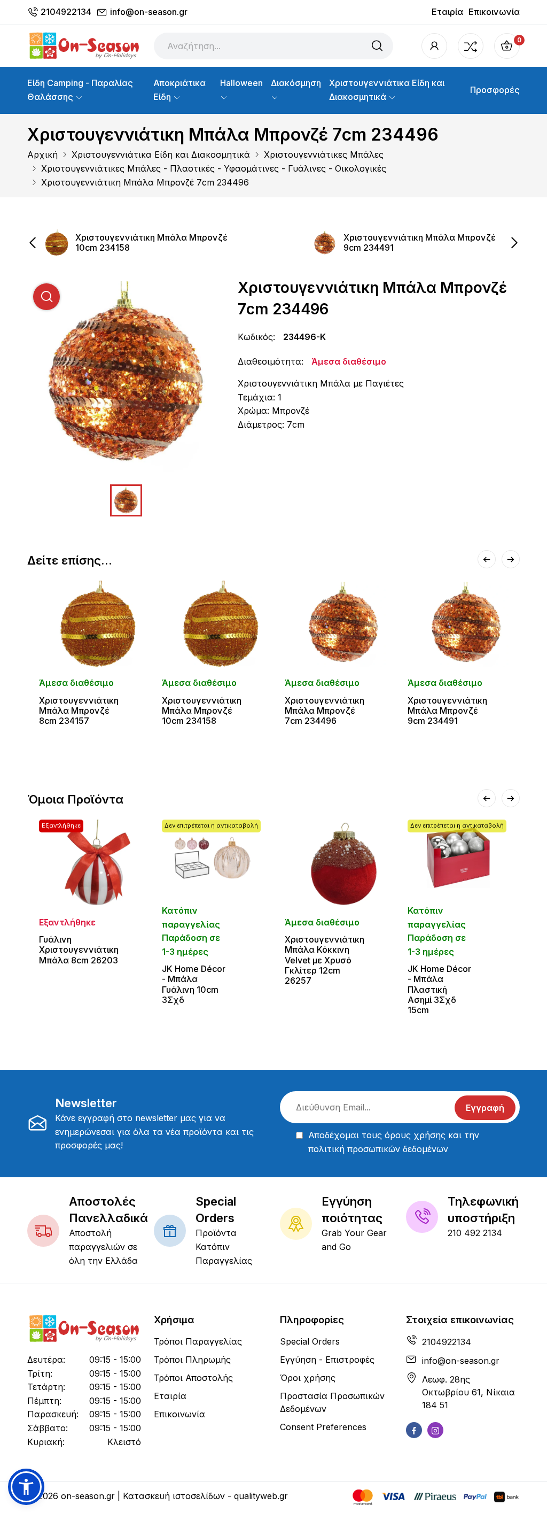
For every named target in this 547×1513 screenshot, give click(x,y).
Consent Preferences (323, 1427)
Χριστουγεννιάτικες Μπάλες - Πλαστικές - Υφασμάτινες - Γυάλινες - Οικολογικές (213, 168)
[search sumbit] (377, 46)
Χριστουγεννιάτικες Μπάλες (324, 154)
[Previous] (487, 559)
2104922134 (66, 11)
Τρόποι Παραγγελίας (198, 1341)
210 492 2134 (475, 1233)
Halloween (241, 83)
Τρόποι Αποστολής (193, 1377)
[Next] (511, 559)
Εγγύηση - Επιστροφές (327, 1359)
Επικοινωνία (494, 11)
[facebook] (414, 1430)
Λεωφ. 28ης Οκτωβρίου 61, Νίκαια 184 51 (468, 1392)
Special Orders (310, 1341)
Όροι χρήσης (307, 1377)
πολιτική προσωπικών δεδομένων (378, 1149)
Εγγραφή (485, 1107)
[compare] (470, 46)
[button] (26, 1486)
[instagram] (435, 1430)
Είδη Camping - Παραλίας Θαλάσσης (80, 90)
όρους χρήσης (415, 1135)
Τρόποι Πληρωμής (192, 1359)
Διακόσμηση (296, 83)
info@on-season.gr (148, 11)
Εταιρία (447, 11)
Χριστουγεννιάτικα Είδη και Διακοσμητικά (386, 90)
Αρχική (42, 154)
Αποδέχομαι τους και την (393, 1142)
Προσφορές (495, 89)
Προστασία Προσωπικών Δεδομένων (332, 1402)
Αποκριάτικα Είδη (179, 90)
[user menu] (434, 46)
